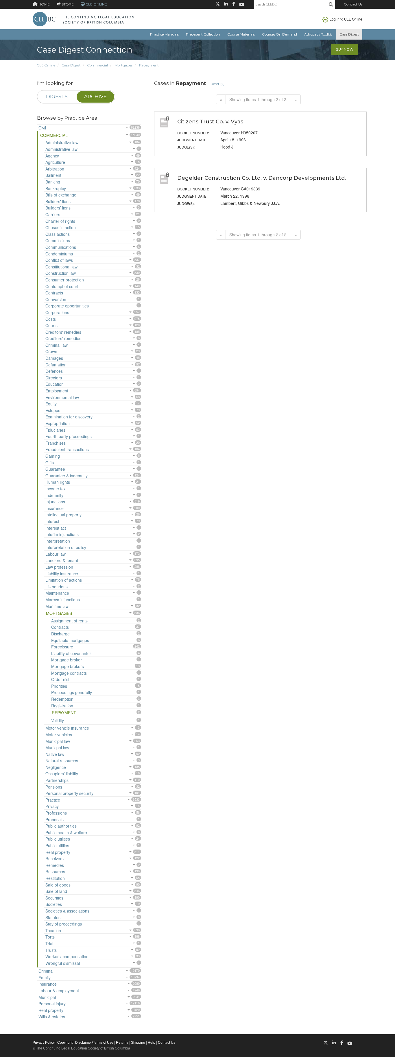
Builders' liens (58, 201)
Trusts (51, 950)
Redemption (62, 699)
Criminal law (56, 345)
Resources (55, 871)
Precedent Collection (203, 34)
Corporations (57, 312)
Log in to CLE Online (346, 18)
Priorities (59, 686)
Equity (51, 404)
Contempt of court (61, 286)
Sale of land (56, 891)
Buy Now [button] (344, 49)
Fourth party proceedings (68, 436)
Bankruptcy (55, 188)
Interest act (55, 528)
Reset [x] (217, 83)
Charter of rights (60, 221)
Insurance (54, 508)
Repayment (149, 65)
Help (151, 1043)
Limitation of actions (63, 580)
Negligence (55, 767)
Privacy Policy (44, 1043)
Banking (52, 182)
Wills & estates (51, 1016)
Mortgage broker (66, 660)
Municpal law (57, 747)
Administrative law (61, 142)
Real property (57, 852)
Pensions (53, 787)
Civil (42, 128)
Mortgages (123, 65)
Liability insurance (61, 573)
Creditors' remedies (63, 332)
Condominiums (59, 254)
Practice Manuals (164, 34)
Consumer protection (64, 280)
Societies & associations (67, 911)
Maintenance (57, 593)
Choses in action (60, 227)
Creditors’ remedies (63, 338)
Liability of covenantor (71, 653)
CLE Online (46, 65)
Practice (52, 800)
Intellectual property (63, 515)
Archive (95, 96)
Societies (53, 904)
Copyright (65, 1043)
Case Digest (349, 34)
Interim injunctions (62, 534)
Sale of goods (58, 885)
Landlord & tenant (61, 560)
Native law (54, 754)
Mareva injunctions (62, 599)
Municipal (47, 997)
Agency (52, 156)
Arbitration (54, 169)
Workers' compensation (66, 956)
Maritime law (57, 606)
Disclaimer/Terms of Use (94, 1043)
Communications (60, 247)
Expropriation (57, 423)
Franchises (55, 443)
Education (54, 384)
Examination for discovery (69, 417)
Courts (51, 325)
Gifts (49, 463)
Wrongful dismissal (62, 963)
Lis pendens (56, 586)
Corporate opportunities (67, 306)
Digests (57, 96)
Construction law (60, 273)
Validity (57, 720)
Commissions (57, 240)
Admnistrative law (61, 149)
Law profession (59, 567)
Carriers (52, 214)
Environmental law (62, 397)
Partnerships (57, 780)
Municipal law (57, 741)
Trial (49, 943)
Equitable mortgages (70, 640)
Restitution (55, 878)
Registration (62, 706)
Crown (51, 351)
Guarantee (55, 469)
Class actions (57, 234)
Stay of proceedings (63, 924)
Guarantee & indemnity (66, 476)
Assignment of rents (69, 621)
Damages (54, 358)
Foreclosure (62, 647)
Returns (122, 1043)
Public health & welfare (66, 832)
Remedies (54, 865)
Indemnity (54, 495)
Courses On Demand (279, 34)
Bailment (53, 175)
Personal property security (69, 793)
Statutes (52, 917)
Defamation (56, 365)
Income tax (55, 489)
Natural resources (61, 760)
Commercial (97, 65)
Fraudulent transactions (67, 449)
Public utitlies (57, 845)
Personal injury (52, 1003)
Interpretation (57, 541)
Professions (56, 813)
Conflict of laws (59, 260)
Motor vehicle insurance (67, 728)
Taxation (53, 930)
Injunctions (55, 502)
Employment (56, 391)
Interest (52, 521)
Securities (54, 898)
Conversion (55, 299)
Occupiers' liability (61, 773)
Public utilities (57, 839)
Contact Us (353, 4)
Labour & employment (58, 990)
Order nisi (60, 679)
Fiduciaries (55, 430)
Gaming (52, 456)
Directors (53, 378)
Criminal (45, 971)
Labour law (55, 554)
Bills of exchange (60, 195)
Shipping (138, 1043)
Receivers (54, 858)
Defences (54, 371)
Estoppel (53, 410)
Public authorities (61, 826)
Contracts (54, 293)
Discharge (60, 634)
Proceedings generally (71, 692)
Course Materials (241, 34)
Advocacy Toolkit (318, 34)
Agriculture (55, 162)
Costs (50, 319)
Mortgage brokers (67, 666)
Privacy (52, 806)
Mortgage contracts (69, 673)
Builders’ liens (58, 208)
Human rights (57, 482)
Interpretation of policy (65, 547)
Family (44, 977)
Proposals (54, 819)
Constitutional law (61, 267)
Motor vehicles (58, 734)
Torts (50, 937)
